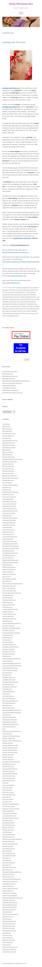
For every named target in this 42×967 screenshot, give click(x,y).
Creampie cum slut (7, 532)
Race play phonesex (8, 823)
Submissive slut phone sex (10, 376)
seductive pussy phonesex (10, 844)
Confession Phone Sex (8, 522)
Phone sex (5, 783)
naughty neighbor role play (10, 745)
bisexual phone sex (7, 468)
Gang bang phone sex (8, 651)
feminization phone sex (9, 619)
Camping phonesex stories (10, 485)
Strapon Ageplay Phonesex (10, 888)
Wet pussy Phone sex (8, 940)
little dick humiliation (28, 306)
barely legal (17, 294)
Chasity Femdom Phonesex (10, 492)
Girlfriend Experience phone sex (11, 658)
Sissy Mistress (6, 858)
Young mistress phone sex (10, 947)
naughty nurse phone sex (9, 752)
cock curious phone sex (9, 497)
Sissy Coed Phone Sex (8, 853)
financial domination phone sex (11, 623)
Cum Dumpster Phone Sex (28, 301)
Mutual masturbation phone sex (11, 731)
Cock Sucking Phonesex (9, 388)
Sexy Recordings (7, 851)
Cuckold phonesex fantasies (10, 548)
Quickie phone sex (7, 820)
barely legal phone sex (8, 447)
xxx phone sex (6, 945)
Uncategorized (19, 292)
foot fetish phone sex (8, 626)
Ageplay (33, 292)
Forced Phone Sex (7, 635)
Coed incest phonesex (8, 513)
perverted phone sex (8, 780)
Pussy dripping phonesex (9, 813)
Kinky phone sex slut (8, 708)
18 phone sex (6, 424)
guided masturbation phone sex (11, 663)
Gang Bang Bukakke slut (9, 644)
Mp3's (4, 729)
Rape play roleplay (10, 311)
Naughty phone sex (8, 755)
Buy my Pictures (7, 483)
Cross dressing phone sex (9, 536)
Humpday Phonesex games (10, 682)
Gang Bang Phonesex (8, 654)
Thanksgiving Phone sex (9, 921)
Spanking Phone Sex (8, 313)
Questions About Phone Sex (10, 818)
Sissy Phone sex (7, 860)
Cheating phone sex (8, 494)
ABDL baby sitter (7, 431)
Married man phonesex (9, 717)
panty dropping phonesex (9, 773)
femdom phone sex (8, 616)
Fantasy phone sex (24, 290)
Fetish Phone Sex (7, 621)
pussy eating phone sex (9, 816)
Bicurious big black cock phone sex (12, 459)
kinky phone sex (7, 705)
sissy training (27, 311)
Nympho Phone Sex (8, 766)
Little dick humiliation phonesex (11, 712)
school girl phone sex (8, 834)
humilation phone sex (8, 677)
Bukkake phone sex (8, 480)
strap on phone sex (8, 886)
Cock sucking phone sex (9, 504)
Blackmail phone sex (8, 471)
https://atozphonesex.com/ (11, 283)
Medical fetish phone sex (9, 722)
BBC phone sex (6, 450)
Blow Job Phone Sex (8, 473)
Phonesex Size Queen (8, 806)
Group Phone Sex (7, 661)
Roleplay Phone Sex (8, 830)
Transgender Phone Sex (9, 930)
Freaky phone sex (7, 637)
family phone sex (7, 607)
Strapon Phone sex (7, 891)
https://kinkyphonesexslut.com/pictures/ (15, 252)
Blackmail (33, 294)
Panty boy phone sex (8, 771)
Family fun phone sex (8, 604)
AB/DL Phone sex (7, 429)
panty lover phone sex (8, 776)
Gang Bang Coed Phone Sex (10, 647)
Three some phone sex (9, 923)
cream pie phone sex (8, 529)
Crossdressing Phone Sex (28, 299)
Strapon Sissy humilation (9, 893)
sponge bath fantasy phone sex (11, 879)
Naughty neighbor (7, 743)
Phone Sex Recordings (8, 794)
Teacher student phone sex (10, 914)
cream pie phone (7, 527)
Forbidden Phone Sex (8, 630)
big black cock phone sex (9, 461)
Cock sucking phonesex (9, 506)
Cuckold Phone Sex (14, 301)
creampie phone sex (8, 534)
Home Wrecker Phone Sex (9, 668)
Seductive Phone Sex (8, 841)
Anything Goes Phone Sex (13, 42)
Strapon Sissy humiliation (9, 895)
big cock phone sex (7, 464)
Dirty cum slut (6, 576)
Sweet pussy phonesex (9, 909)
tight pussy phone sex (8, 926)
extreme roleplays (7, 597)
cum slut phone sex (8, 558)
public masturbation (8, 811)
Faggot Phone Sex (7, 602)
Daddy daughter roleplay (9, 304)
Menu (21, 13)
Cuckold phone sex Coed (9, 371)
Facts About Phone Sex (9, 600)
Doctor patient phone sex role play (12, 583)
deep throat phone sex (9, 569)
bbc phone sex (25, 294)
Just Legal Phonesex (8, 696)
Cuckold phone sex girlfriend (10, 546)
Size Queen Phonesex (8, 862)
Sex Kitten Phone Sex (8, 848)
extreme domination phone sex (11, 593)
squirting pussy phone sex (10, 881)
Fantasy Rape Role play (9, 614)
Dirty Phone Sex (13, 290)
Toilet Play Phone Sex (8, 928)
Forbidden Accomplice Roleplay (11, 628)
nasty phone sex (7, 733)
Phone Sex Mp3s (7, 790)
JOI (20, 306)
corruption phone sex (8, 525)
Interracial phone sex (8, 691)
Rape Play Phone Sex (8, 825)
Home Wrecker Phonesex (9, 670)
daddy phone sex (7, 565)
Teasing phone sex (7, 916)
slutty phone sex (7, 869)
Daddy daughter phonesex (10, 562)
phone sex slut (6, 797)
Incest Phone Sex (14, 306)
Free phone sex (6, 640)
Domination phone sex (9, 586)
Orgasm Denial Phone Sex (9, 769)
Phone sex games (7, 787)
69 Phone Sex (6, 426)
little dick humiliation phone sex (11, 710)
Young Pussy (30, 313)
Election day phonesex (8, 588)
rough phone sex (7, 832)
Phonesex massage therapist (10, 804)
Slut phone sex (6, 865)
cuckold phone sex (7, 539)
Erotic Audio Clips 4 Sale (9, 590)
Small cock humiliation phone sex (12, 872)
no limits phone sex (8, 759)
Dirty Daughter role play (9, 579)
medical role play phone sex (10, 724)
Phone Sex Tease (7, 801)
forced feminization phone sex (11, 633)
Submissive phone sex (8, 900)
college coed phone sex (9, 520)
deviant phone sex (7, 572)
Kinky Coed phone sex (8, 698)
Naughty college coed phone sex (11, 740)
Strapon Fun (18, 313)
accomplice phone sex (8, 433)
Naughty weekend (7, 757)
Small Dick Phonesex (8, 874)
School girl (20, 311)
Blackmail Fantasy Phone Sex (10, 297)
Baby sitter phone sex (8, 378)
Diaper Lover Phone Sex (9, 574)
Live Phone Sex (6, 715)
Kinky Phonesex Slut (21, 3)
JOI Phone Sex (6, 694)
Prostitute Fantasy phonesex (10, 808)
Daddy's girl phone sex (8, 567)
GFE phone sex (6, 656)
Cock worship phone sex (9, 508)
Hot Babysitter (21, 304)
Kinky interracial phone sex (10, 701)
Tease (24, 313)
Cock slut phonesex (8, 499)
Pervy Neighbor (31, 308)
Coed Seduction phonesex (10, 518)
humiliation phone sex (8, 679)
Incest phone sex (7, 689)
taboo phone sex (10, 292)
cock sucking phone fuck (9, 501)
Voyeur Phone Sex (7, 937)
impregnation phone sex (9, 687)
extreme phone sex (8, 595)
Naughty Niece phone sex (9, 748)
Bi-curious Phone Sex (8, 457)
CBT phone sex (6, 487)
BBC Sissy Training (7, 452)
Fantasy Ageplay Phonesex (10, 609)
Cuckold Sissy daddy (8, 551)
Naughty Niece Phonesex (9, 750)
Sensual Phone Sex (7, 846)
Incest (6, 306)
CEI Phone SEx (6, 490)
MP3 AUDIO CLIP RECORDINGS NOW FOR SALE (15, 381)
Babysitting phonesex (8, 445)
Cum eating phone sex (8, 555)
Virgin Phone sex (7, 935)
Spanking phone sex (8, 876)
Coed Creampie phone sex (10, 511)
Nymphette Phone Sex (9, 764)
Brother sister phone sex (9, 475)
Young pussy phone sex (9, 949)
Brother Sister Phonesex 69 (10, 390)
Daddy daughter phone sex (10, 560)
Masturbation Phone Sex (9, 719)
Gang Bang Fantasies (8, 649)
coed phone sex (7, 515)
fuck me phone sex (7, 642)
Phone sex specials (7, 799)
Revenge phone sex (8, 827)
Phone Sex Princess (8, 792)
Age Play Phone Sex (8, 436)
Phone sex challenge (8, 785)
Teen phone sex (7, 919)
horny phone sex (7, 672)
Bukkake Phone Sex (31, 297)
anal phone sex (6, 438)
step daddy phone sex (8, 884)
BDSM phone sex (7, 454)
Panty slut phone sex (8, 778)
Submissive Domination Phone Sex (12, 392)
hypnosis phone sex (8, 684)
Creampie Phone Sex (14, 299)
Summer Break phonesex (9, 905)
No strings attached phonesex (11, 762)
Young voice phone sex (9, 952)
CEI (38, 297)
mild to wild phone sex (8, 726)
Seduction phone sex (8, 837)
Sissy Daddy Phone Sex (9, 855)
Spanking (34, 311)
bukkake (22, 297)
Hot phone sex (6, 675)
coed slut (5, 299)
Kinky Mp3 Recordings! (9, 385)
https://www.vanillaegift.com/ (17, 276)
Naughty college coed (8, 738)
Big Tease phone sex (8, 466)
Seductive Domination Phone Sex (12, 383)
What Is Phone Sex (7, 374)
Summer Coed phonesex (9, 907)
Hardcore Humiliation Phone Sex (11, 665)
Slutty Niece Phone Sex (9, 867)
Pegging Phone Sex (20, 308)
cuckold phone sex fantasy (10, 543)
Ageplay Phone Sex (7, 294)
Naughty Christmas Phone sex (11, 736)
